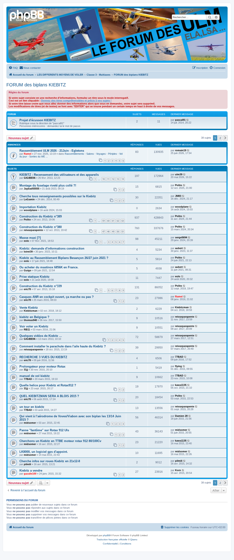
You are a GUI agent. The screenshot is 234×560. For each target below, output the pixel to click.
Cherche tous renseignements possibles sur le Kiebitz (57, 196)
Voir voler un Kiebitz (33, 326)
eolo (26, 240)
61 (113, 220)
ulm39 (178, 174)
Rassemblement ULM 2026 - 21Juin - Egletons (51, 150)
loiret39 (28, 251)
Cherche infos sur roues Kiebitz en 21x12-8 (49, 461)
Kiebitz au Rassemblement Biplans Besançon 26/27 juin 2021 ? (63, 258)
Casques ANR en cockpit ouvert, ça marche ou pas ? (56, 297)
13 (118, 179)
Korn (178, 470)
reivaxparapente (33, 230)
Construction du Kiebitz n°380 (40, 227)
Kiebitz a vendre (30, 470)
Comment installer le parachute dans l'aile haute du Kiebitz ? (62, 346)
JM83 (178, 196)
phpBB (106, 535)
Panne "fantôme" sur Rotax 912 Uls (44, 430)
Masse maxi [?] (30, 237)
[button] (225, 138)
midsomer (30, 422)
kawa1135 (180, 385)
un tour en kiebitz (31, 407)
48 (108, 231)
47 (103, 231)
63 (123, 220)
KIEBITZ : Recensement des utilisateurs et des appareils (59, 174)
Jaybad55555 (31, 188)
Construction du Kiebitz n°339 (40, 286)
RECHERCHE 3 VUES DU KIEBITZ (43, 357)
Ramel (27, 153)
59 (103, 220)
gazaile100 (30, 473)
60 (108, 220)
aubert (179, 248)
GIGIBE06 (29, 177)
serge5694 (181, 237)
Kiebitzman (30, 310)
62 (118, 220)
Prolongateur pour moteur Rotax (42, 366)
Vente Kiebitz (28, 307)
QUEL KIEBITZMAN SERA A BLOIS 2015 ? (49, 396)
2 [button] (220, 138)
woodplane (30, 210)
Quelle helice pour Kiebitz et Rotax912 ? (47, 385)
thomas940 (30, 320)
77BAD (179, 356)
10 (103, 179)
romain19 (180, 150)
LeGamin (29, 199)
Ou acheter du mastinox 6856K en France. (48, 267)
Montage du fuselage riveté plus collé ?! (47, 185)
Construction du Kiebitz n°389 (40, 216)
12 (113, 179)
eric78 (27, 289)
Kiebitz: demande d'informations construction (51, 248)
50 (118, 231)
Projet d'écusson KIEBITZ (37, 120)
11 (108, 179)
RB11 (27, 329)
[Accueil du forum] (27, 15)
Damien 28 (181, 416)
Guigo (27, 270)
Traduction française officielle (112, 539)
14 (123, 179)
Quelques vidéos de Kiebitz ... (40, 336)
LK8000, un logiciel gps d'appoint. (43, 451)
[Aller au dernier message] (188, 150)
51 (123, 231)
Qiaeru (133, 539)
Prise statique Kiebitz (34, 276)
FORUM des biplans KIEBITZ (36, 84)
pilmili (27, 464)
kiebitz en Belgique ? (34, 317)
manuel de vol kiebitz (34, 376)
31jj (26, 369)
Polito (178, 185)
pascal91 (180, 119)
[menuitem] (13, 68)
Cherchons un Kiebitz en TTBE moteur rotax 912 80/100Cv (60, 441)
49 (113, 231)
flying (178, 366)
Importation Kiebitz (33, 207)
